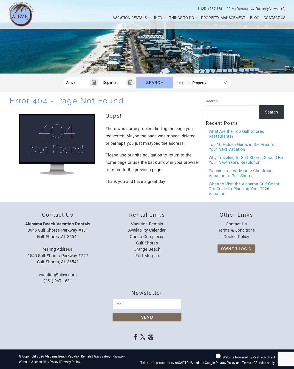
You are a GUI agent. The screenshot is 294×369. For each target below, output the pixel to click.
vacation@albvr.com (58, 274)
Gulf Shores (147, 243)
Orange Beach (147, 249)
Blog (254, 18)
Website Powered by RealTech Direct (249, 357)
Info (158, 18)
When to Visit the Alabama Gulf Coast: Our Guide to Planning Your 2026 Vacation (244, 189)
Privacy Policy (70, 362)
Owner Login (236, 248)
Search (155, 82)
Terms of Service (254, 363)
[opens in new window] (135, 337)
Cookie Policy (236, 236)
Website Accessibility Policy (38, 362)
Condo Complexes (147, 236)
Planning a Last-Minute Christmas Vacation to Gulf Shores (240, 173)
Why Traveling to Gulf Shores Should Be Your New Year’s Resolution (246, 160)
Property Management (223, 18)
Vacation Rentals (130, 18)
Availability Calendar (147, 230)
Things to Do (181, 18)
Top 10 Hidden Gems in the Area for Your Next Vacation (242, 147)
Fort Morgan (147, 255)
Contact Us (275, 18)
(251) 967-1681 (58, 280)
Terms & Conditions (236, 230)
